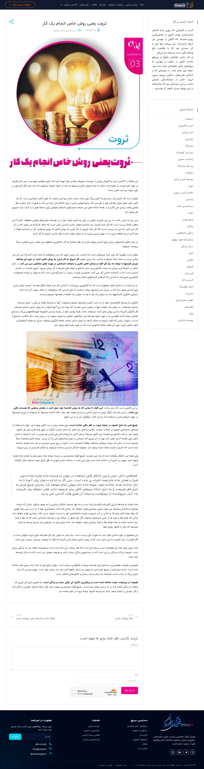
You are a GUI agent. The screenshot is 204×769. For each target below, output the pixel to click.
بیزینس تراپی (131, 4)
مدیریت (189, 293)
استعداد (189, 119)
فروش (190, 266)
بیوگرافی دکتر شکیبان (137, 726)
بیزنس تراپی (94, 726)
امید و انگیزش (185, 125)
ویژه (191, 313)
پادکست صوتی (185, 159)
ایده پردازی (187, 132)
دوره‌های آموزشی (140, 739)
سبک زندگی (187, 246)
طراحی (190, 260)
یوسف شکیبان (185, 320)
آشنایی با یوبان (70, 4)
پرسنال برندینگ (185, 166)
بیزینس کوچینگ (184, 152)
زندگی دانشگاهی (185, 233)
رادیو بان (143, 735)
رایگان (56, 30)
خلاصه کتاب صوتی (183, 193)
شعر (191, 253)
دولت (190, 213)
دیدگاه (134, 645)
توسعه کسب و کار (183, 179)
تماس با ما (142, 748)
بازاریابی (189, 139)
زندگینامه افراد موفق (182, 240)
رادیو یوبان (84, 4)
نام (136, 675)
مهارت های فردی (184, 300)
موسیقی (188, 307)
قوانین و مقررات (105, 765)
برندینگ (189, 146)
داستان (189, 199)
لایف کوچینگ (186, 286)
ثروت (190, 186)
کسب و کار (187, 280)
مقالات (94, 4)
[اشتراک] (10, 22)
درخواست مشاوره (115, 4)
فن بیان (189, 273)
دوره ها (103, 4)
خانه (142, 4)
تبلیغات (189, 172)
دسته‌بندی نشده (68, 30)
